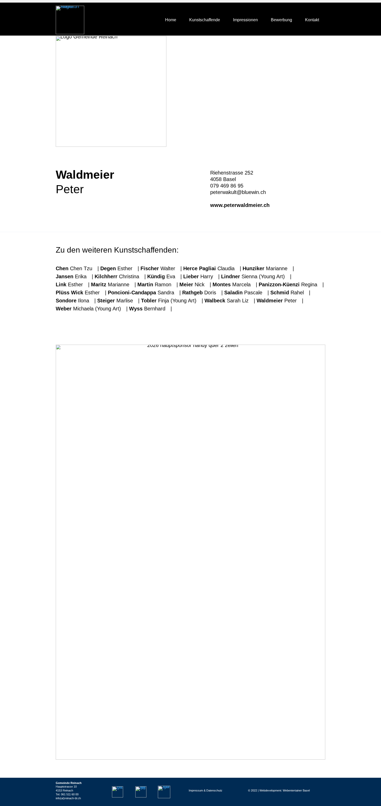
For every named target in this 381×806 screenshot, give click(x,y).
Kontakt (312, 20)
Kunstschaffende (204, 20)
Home (170, 20)
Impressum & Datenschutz (205, 790)
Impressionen (245, 20)
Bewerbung (281, 20)
